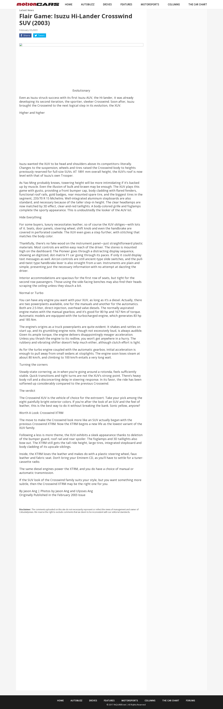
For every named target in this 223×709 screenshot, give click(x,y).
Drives (107, 4)
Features (126, 4)
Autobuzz (88, 4)
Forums (190, 700)
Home (68, 4)
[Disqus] (81, 560)
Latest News (26, 10)
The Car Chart (197, 4)
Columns (174, 4)
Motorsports (150, 4)
